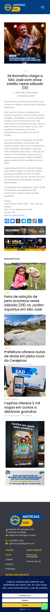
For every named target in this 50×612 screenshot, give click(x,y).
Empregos (10, 568)
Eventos (9, 564)
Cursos (14, 399)
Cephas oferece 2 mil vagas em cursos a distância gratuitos (22, 407)
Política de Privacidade (32, 555)
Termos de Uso (33, 561)
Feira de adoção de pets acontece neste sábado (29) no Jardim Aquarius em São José (24, 303)
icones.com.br (18, 215)
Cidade (7, 292)
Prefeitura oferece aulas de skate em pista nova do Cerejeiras (24, 356)
